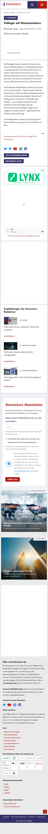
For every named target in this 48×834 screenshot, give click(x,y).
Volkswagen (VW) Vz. (29, 370)
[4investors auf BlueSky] (5, 148)
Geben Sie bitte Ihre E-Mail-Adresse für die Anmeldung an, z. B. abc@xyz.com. (23, 433)
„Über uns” (36, 683)
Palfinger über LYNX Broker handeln (24, 183)
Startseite (6, 817)
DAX (6, 784)
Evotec (24, 320)
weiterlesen (9, 335)
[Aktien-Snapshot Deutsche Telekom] (6, 766)
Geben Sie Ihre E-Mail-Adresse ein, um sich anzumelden (23, 419)
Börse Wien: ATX (10, 803)
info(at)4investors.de (17, 695)
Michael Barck (30, 29)
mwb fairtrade (9, 749)
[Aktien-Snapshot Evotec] (14, 766)
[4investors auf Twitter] (10, 148)
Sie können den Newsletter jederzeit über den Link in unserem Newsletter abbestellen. (22, 448)
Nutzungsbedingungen (22, 471)
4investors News (10, 740)
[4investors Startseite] (11, 4)
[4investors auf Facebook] (25, 148)
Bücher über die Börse (12, 732)
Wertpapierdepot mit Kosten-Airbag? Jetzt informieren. (20, 138)
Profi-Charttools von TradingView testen (24, 236)
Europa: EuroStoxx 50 (11, 806)
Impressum (31, 817)
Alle (42, 5)
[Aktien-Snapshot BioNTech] (22, 758)
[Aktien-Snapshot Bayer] (14, 758)
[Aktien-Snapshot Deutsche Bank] (38, 758)
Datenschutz (41, 817)
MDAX (6, 787)
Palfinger (13, 12)
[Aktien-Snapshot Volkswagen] (14, 773)
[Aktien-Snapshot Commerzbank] (30, 758)
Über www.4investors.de (18, 817)
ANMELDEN (12, 479)
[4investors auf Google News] (21, 149)
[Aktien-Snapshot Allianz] (6, 758)
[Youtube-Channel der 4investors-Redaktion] (15, 149)
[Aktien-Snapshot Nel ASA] (23, 766)
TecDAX (7, 793)
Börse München (9, 746)
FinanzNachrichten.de (11, 743)
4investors (6, 12)
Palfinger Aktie (14, 161)
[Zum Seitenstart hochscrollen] (45, 812)
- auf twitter (37, 29)
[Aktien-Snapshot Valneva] (6, 773)
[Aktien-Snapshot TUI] (39, 766)
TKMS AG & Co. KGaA (29, 345)
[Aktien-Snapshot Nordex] (31, 766)
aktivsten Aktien (8, 720)
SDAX (6, 790)
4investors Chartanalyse (12, 737)
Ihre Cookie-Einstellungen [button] (24, 821)
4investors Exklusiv (10, 734)
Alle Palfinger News (16, 155)
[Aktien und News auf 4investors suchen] (32, 5)
